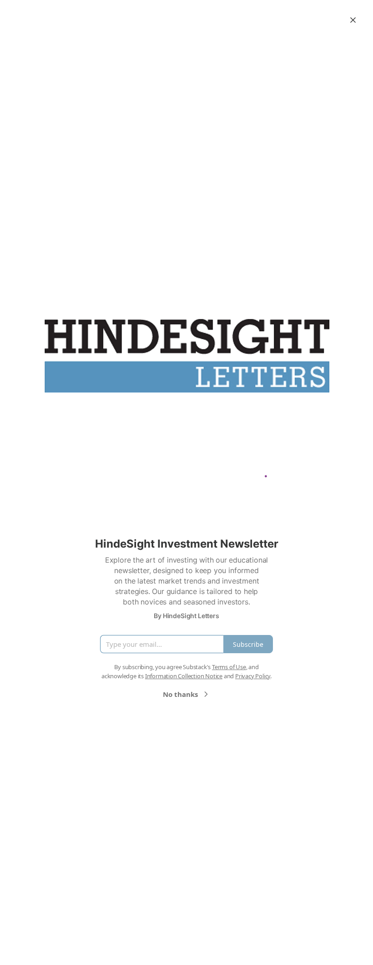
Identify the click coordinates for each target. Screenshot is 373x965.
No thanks (180, 694)
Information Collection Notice (183, 676)
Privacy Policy (252, 676)
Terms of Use (229, 667)
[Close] (353, 20)
